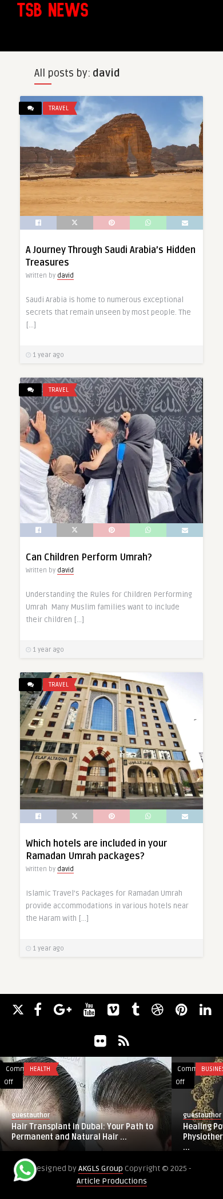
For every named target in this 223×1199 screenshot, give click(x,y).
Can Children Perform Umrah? (89, 557)
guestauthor (85, 1115)
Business (98, 1069)
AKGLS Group (100, 1168)
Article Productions (112, 1181)
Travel (59, 108)
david (65, 275)
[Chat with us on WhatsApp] (25, 1172)
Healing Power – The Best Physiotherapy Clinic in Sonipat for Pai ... (137, 1137)
